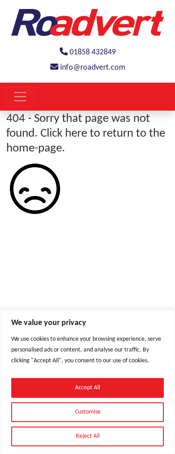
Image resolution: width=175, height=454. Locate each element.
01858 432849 (92, 52)
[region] (87, 382)
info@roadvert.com (91, 67)
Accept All (87, 387)
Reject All (88, 436)
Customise (88, 412)
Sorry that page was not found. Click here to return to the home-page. (85, 133)
